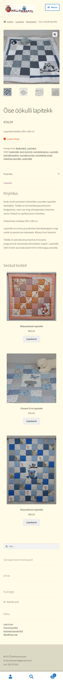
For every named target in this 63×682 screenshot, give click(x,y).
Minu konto (10, 677)
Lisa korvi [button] (31, 338)
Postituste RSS (11, 627)
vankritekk (27, 158)
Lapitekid (19, 21)
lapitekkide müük (44, 155)
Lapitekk (54, 152)
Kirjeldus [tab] (8, 173)
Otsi (31, 677)
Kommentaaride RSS (13, 631)
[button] (54, 34)
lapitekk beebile (11, 155)
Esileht (10, 21)
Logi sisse (8, 624)
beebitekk (14, 152)
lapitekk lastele (27, 155)
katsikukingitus (41, 152)
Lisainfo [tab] (8, 182)
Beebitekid (31, 21)
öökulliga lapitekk (12, 158)
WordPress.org (10, 634)
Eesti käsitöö (26, 152)
